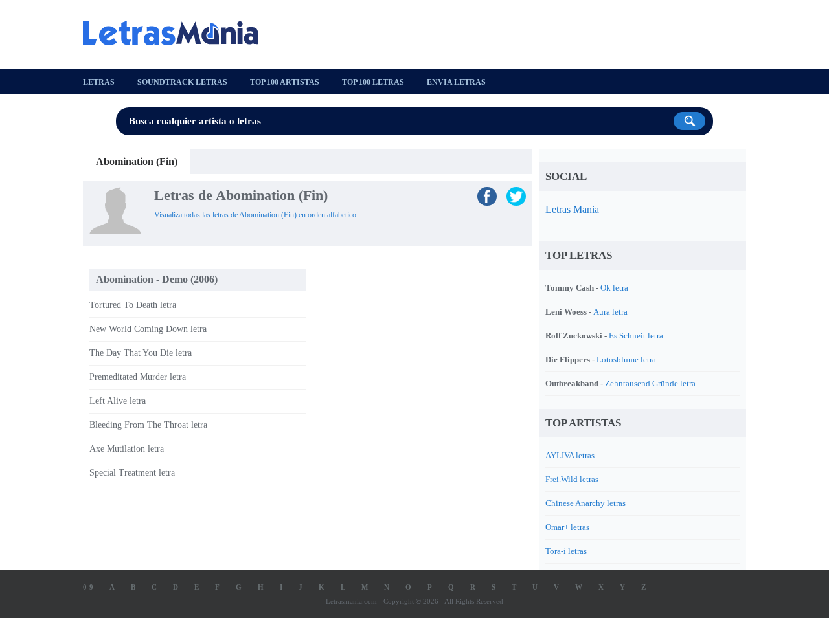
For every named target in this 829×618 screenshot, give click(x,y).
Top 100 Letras (373, 82)
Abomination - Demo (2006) (157, 279)
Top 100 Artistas (284, 82)
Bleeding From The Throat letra (148, 425)
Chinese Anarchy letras (585, 503)
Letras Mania (572, 209)
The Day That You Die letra (140, 353)
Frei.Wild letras (571, 479)
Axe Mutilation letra (126, 449)
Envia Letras (456, 82)
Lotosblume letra (626, 359)
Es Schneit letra (636, 335)
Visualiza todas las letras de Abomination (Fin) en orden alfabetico (255, 214)
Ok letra (614, 287)
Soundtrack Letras (182, 82)
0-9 (88, 587)
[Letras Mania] (177, 33)
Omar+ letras (567, 527)
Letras (99, 82)
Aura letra (610, 311)
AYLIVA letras (570, 455)
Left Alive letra (117, 401)
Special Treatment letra (132, 473)
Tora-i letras (566, 551)
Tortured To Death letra (132, 305)
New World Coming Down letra (148, 329)
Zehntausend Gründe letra (650, 383)
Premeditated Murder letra (137, 377)
